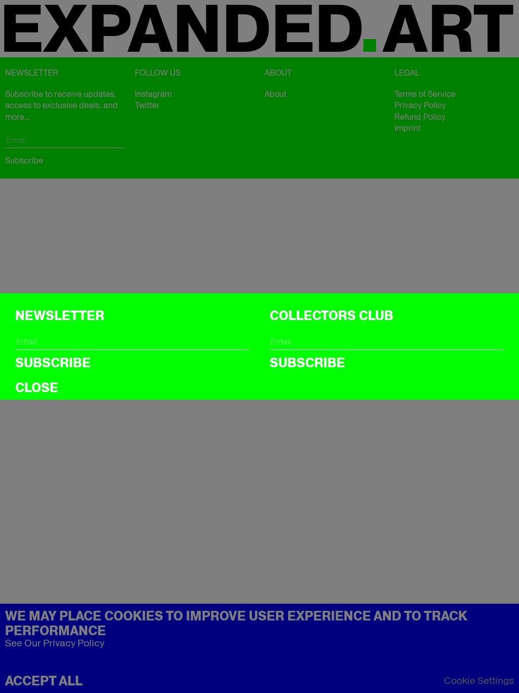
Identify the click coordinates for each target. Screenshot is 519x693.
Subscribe (53, 362)
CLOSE (36, 387)
